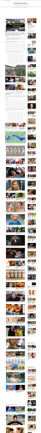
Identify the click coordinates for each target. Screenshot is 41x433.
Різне (26, 7)
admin (8, 36)
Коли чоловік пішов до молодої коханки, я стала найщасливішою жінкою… (31, 27)
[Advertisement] (20, 12)
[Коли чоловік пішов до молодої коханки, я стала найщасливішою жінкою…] (31, 20)
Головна (15, 7)
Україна (17, 7)
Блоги (24, 7)
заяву (14, 51)
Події (22, 7)
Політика (20, 7)
